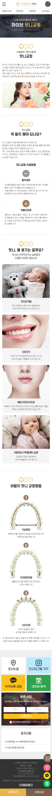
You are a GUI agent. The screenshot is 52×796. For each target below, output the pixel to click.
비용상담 (39, 792)
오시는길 (45, 11)
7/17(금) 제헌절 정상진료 (14, 747)
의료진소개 (6, 11)
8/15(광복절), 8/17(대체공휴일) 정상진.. (20, 741)
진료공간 (32, 11)
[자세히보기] (38, 722)
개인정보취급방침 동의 (27, 722)
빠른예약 (13, 792)
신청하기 (26, 716)
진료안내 (19, 11)
